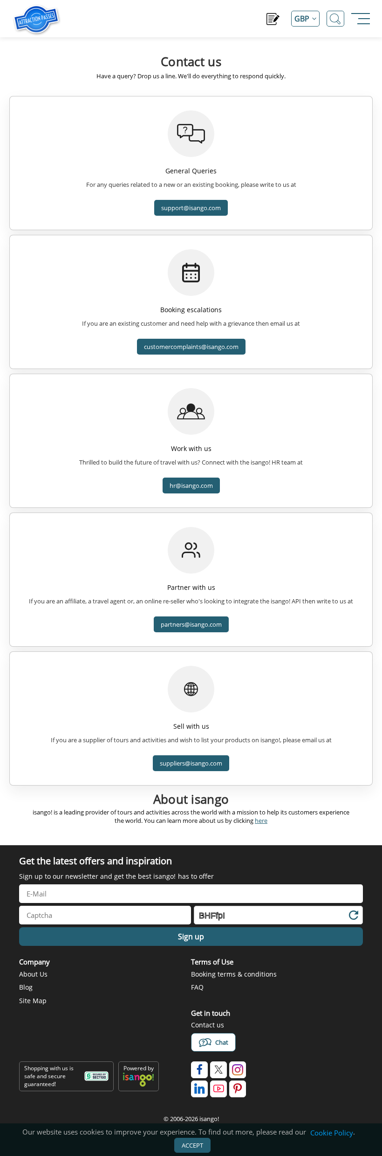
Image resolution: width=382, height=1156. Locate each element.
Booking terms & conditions (234, 974)
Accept (192, 1145)
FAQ (197, 987)
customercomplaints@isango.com (191, 346)
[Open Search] (335, 19)
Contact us (207, 1024)
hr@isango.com (191, 485)
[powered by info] (138, 1084)
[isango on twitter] (218, 1069)
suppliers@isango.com (191, 763)
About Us (33, 974)
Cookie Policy (331, 1132)
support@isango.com (191, 208)
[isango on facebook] (199, 1069)
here (261, 820)
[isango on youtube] (218, 1089)
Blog (26, 987)
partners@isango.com (191, 624)
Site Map (33, 1000)
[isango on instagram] (237, 1069)
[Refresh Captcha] (353, 916)
